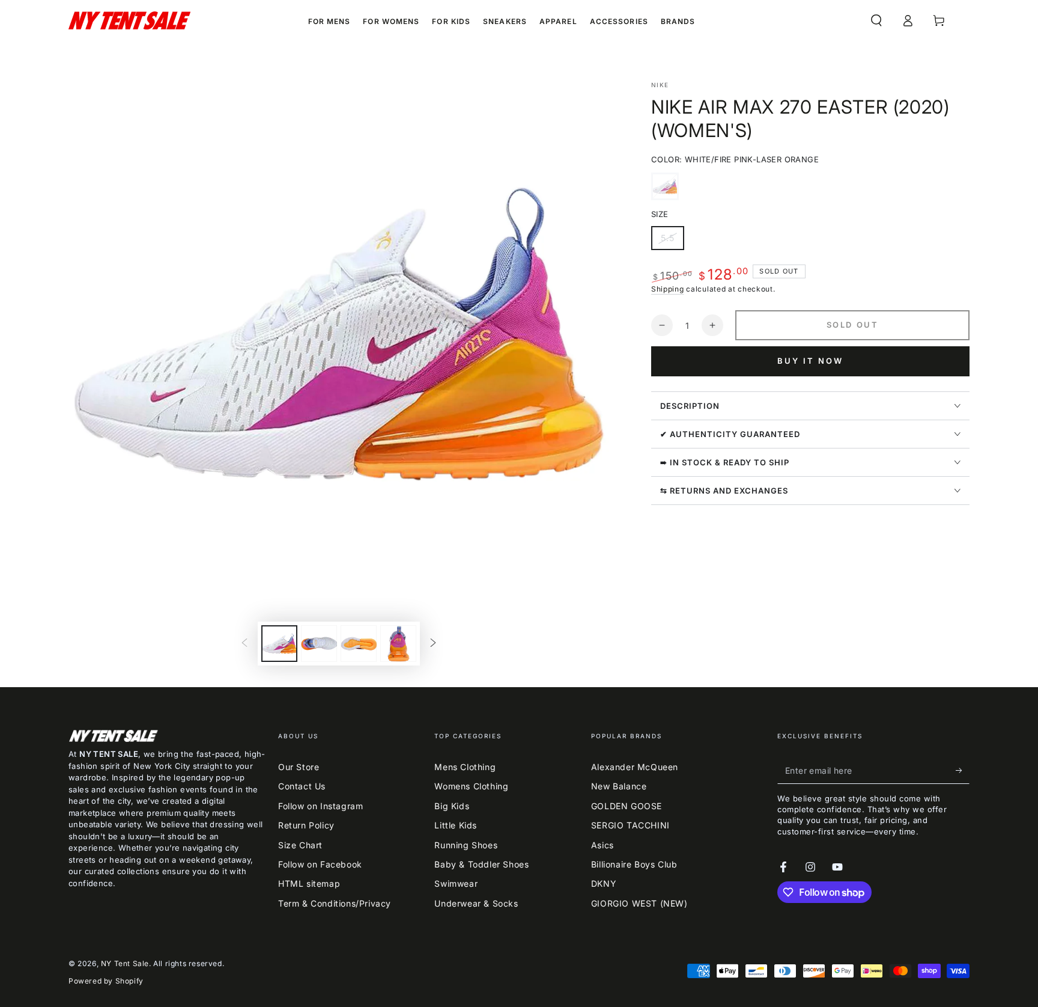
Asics (602, 845)
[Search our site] (876, 20)
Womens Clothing (471, 786)
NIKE (660, 84)
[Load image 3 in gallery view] (359, 643)
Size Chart (300, 845)
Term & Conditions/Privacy (334, 903)
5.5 (672, 241)
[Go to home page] (129, 20)
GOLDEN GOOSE (626, 806)
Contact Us (302, 786)
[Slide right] (433, 644)
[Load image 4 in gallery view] (398, 643)
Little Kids (455, 825)
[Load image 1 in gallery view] (279, 643)
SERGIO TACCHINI (630, 825)
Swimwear (456, 883)
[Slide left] (244, 644)
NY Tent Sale (125, 963)
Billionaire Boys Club (634, 864)
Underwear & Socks (476, 903)
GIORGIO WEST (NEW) (639, 903)
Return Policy (306, 825)
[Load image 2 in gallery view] (319, 643)
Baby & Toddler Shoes (481, 864)
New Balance (619, 786)
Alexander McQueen (634, 767)
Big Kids (451, 806)
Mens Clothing (465, 767)
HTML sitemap (309, 883)
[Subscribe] (963, 770)
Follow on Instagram (320, 806)
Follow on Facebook (320, 864)
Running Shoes (465, 845)
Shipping (667, 288)
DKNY (603, 883)
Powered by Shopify (106, 980)
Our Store (298, 767)
